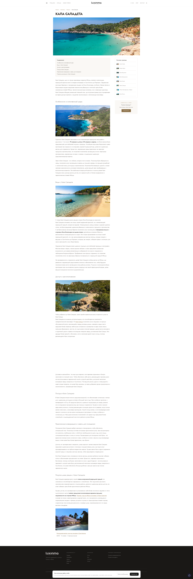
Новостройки (67, 3)
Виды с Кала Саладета (62, 65)
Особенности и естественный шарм (65, 63)
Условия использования (112, 557)
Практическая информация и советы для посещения (69, 72)
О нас (132, 3)
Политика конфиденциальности (114, 555)
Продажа (52, 3)
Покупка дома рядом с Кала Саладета (66, 74)
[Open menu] (47, 3)
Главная (57, 9)
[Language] (146, 3)
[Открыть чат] (189, 575)
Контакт (142, 3)
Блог (137, 3)
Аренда (59, 3)
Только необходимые (123, 574)
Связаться (126, 110)
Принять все (134, 574)
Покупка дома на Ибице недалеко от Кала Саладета (92, 496)
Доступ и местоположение (63, 67)
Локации (68, 9)
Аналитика (62, 9)
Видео (68, 563)
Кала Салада (79, 322)
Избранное (69, 561)
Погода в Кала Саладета (63, 69)
